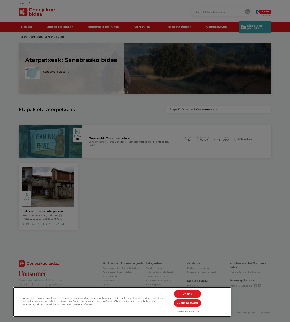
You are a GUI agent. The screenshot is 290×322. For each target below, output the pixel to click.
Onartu (187, 293)
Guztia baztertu (187, 302)
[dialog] (122, 302)
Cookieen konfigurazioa (188, 311)
